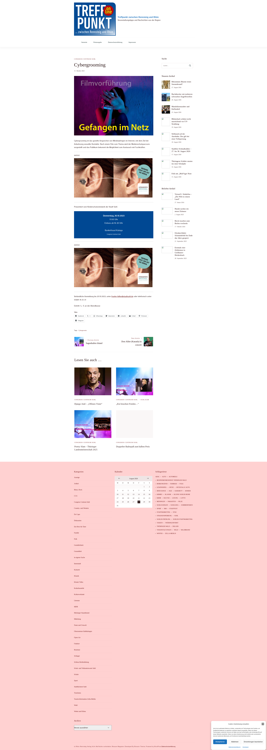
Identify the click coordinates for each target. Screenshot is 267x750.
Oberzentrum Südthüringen (83, 631)
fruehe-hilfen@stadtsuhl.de (122, 296)
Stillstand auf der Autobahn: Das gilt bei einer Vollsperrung (180, 136)
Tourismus (77, 693)
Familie (76, 533)
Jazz (170, 491)
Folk (75, 539)
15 (144, 494)
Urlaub (175, 526)
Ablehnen (234, 742)
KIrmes (159, 494)
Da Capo (77, 514)
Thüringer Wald (163, 526)
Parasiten (172, 501)
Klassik (76, 576)
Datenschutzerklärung (235, 747)
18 (123, 498)
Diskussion (77, 520)
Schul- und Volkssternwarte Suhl (85, 668)
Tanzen (160, 523)
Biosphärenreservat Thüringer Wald (171, 480)
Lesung (175, 498)
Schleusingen (162, 505)
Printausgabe (97, 42)
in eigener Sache (79, 557)
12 (128, 494)
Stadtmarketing (163, 512)
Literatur (77, 600)
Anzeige (77, 477)
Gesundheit (78, 551)
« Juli (119, 478)
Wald (75, 705)
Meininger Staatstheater (81, 613)
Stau (175, 512)
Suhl (176, 515)
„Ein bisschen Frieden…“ (127, 404)
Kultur (166, 498)
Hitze (171, 487)
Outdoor (77, 644)
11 (123, 494)
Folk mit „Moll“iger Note (181, 174)
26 (128, 502)
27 (133, 502)
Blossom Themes (139, 746)
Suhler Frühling (163, 519)
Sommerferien (187, 505)
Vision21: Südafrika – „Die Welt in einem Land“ (183, 196)
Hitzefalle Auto (183, 487)
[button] (263, 724)
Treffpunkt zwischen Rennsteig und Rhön (138, 17)
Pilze (180, 501)
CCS (75, 496)
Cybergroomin (82, 330)
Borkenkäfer (162, 484)
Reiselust (77, 650)
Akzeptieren (220, 742)
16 (149, 494)
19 (128, 498)
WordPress (157, 746)
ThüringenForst (171, 523)
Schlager (145, 399)
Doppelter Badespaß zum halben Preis (133, 446)
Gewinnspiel (162, 487)
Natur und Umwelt (80, 625)
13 (133, 494)
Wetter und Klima (80, 711)
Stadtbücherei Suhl (80, 687)
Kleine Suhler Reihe (182, 494)
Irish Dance (161, 491)
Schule (76, 674)
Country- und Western (81, 508)
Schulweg (175, 505)
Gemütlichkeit (78, 545)
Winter (159, 533)
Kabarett (77, 570)
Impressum (246, 747)
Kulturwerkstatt (79, 594)
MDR (76, 607)
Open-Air (77, 637)
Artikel (76, 483)
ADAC (157, 476)
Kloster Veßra (78, 582)
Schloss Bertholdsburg (81, 662)
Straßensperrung (164, 515)
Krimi (159, 498)
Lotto (183, 498)
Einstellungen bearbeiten (253, 742)
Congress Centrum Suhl (85, 59)
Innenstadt (77, 563)
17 (117, 498)
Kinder (188, 491)
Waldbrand (185, 530)
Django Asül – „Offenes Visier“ (88, 404)
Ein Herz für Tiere (80, 527)
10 (117, 494)
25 (123, 502)
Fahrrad (173, 484)
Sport (76, 680)
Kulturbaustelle (79, 588)
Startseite (84, 42)
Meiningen (161, 501)
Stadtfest (173, 508)
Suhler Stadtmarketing (183, 519)
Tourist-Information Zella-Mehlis (85, 699)
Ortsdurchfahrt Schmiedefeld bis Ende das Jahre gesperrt (184, 235)
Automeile (173, 476)
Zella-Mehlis (170, 533)
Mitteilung (77, 619)
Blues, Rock (78, 490)
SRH (165, 508)
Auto (164, 476)
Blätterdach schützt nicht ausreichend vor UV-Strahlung (181, 121)
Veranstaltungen (164, 530)
